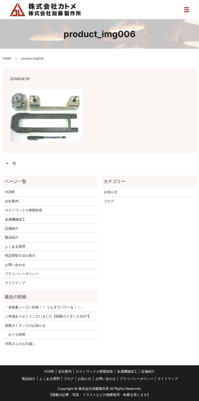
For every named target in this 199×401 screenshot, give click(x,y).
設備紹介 (11, 228)
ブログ (109, 201)
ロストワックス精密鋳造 (23, 210)
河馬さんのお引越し (20, 343)
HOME (6, 58)
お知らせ (110, 192)
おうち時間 (15, 334)
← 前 (11, 163)
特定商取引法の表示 (20, 255)
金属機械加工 (15, 219)
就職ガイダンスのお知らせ (25, 325)
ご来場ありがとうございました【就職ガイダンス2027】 (48, 316)
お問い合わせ (15, 265)
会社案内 (11, 201)
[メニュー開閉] (186, 9)
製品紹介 (11, 237)
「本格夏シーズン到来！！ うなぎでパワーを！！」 (44, 307)
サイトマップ (15, 283)
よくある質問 (15, 246)
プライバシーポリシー (22, 274)
